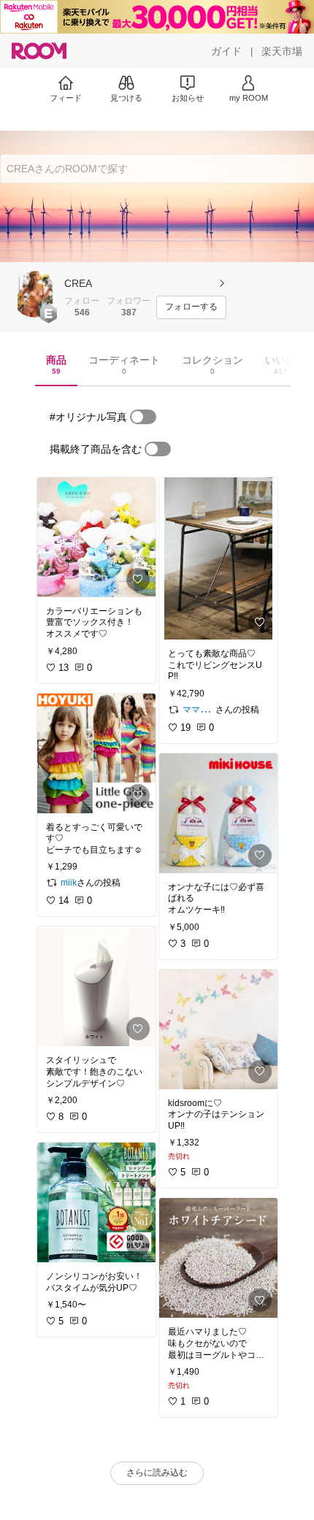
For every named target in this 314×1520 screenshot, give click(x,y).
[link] (96, 537)
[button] (35, 294)
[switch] (143, 417)
